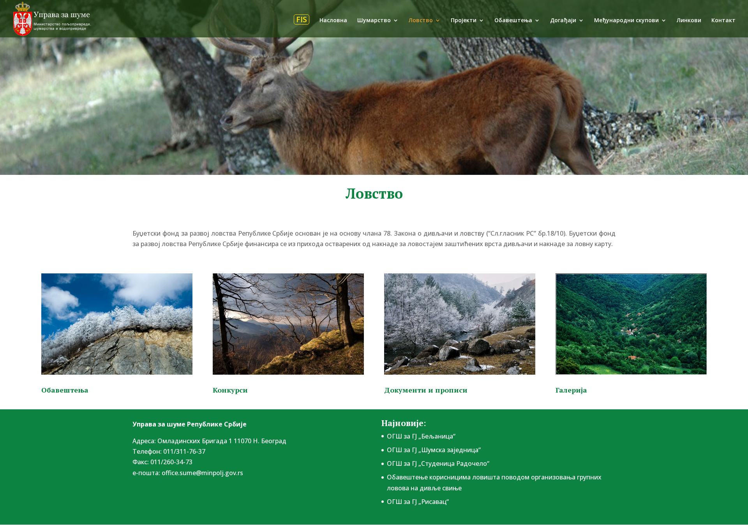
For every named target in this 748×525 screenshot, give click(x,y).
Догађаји (563, 21)
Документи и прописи (426, 390)
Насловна (333, 21)
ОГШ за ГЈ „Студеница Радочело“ (438, 463)
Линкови (689, 21)
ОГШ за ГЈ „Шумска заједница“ (434, 450)
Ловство (421, 21)
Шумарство (374, 21)
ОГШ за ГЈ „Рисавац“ (418, 501)
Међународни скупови (626, 21)
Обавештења (513, 21)
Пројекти (463, 21)
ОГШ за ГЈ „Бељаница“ (421, 436)
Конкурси (230, 390)
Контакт (723, 21)
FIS (301, 19)
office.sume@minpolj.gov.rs (202, 473)
